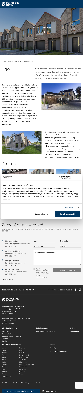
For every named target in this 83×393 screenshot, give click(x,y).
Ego (3, 369)
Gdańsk (5, 338)
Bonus (4, 352)
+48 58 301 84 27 (25, 290)
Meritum (22, 369)
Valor (4, 359)
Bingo (21, 350)
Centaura (23, 367)
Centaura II (23, 357)
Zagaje (4, 364)
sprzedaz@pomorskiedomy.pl (17, 243)
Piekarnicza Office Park (45, 331)
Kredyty (53, 348)
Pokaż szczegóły (70, 207)
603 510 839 (10, 256)
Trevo (4, 374)
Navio (21, 352)
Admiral (22, 359)
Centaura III (6, 376)
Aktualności (75, 331)
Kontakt (53, 344)
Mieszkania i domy (9, 328)
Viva (3, 367)
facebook (75, 290)
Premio (22, 348)
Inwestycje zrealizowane (22, 61)
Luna (4, 348)
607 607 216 (10, 246)
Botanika (5, 331)
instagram (80, 290)
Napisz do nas (50, 391)
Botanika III (24, 355)
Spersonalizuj (40, 214)
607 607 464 (10, 274)
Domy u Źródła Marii (10, 334)
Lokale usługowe (43, 328)
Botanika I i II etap (26, 364)
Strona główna (7, 61)
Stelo (4, 362)
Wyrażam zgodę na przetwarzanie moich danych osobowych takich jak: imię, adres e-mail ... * (42, 273)
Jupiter (4, 371)
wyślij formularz (67, 270)
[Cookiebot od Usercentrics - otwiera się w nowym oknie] (61, 177)
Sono (4, 357)
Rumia (4, 341)
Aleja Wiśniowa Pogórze (11, 336)
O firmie (73, 328)
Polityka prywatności (58, 351)
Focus (4, 355)
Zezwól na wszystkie (67, 214)
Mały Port (23, 362)
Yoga (4, 350)
